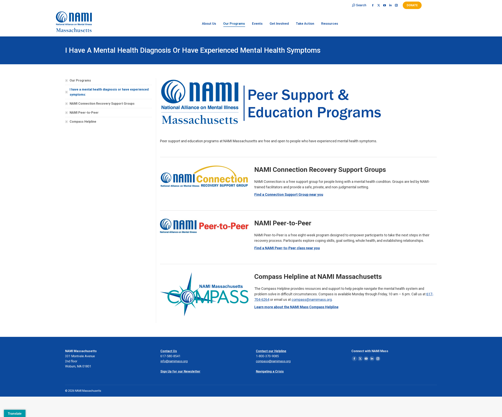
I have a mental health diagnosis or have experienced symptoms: (109, 92)
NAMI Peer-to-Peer (84, 112)
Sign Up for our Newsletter (180, 371)
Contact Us (168, 351)
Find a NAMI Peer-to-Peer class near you (287, 248)
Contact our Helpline (271, 351)
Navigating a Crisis (270, 371)
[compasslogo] (204, 294)
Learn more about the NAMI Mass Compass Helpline (296, 307)
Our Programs (80, 80)
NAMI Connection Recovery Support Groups (102, 103)
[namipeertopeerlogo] (204, 226)
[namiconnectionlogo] (204, 176)
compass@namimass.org (312, 299)
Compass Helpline (83, 121)
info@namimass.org (174, 361)
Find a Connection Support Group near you (288, 194)
